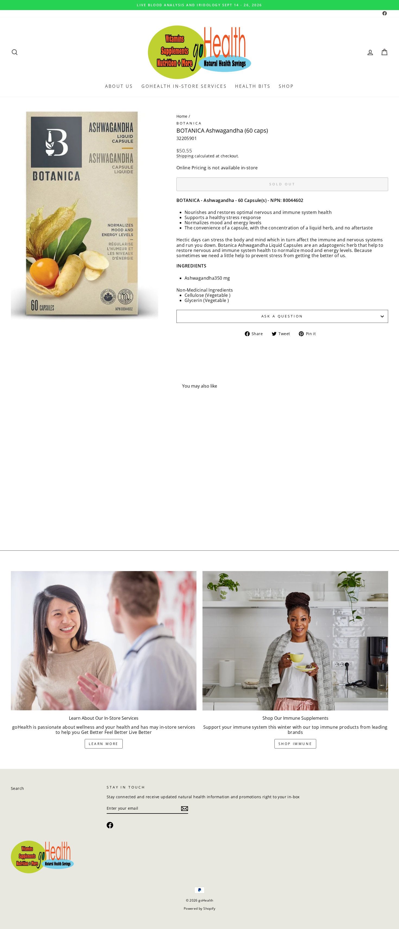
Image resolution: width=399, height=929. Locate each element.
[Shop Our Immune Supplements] (295, 640)
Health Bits (253, 86)
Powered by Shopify (199, 908)
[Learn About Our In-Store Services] (104, 640)
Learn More (104, 743)
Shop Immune (295, 743)
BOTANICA (189, 123)
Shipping (185, 156)
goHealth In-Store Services (184, 86)
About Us (119, 86)
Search (17, 788)
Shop (286, 86)
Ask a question (282, 316)
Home (182, 116)
